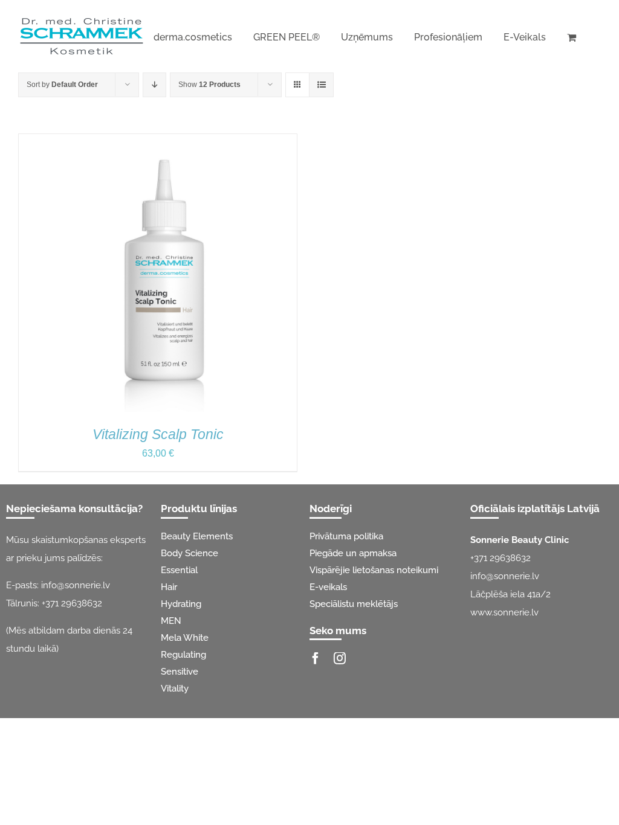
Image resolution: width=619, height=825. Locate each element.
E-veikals (328, 587)
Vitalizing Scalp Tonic (158, 434)
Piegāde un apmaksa (353, 553)
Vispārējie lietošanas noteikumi (374, 570)
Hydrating (181, 604)
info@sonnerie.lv (75, 585)
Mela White (185, 637)
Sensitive (179, 671)
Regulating (183, 654)
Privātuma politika (346, 536)
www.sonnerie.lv (504, 612)
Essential (179, 570)
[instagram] (340, 658)
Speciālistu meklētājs (354, 604)
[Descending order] (154, 84)
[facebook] (316, 658)
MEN (171, 620)
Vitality (175, 688)
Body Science (189, 553)
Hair (169, 587)
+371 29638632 (72, 603)
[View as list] (321, 85)
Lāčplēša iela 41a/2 (510, 594)
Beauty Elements (197, 536)
